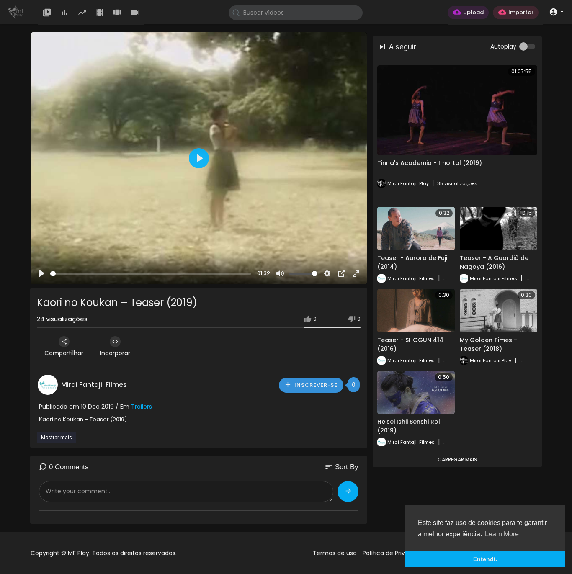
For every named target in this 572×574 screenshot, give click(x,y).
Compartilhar (63, 353)
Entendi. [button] (485, 559)
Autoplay (503, 46)
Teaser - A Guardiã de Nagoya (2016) (494, 262)
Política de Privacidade (396, 553)
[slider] (150, 274)
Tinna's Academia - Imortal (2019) (429, 163)
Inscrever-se (315, 385)
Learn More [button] (502, 534)
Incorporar (115, 353)
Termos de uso (335, 553)
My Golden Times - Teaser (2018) (488, 344)
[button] (556, 11)
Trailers (141, 406)
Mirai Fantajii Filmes (94, 384)
